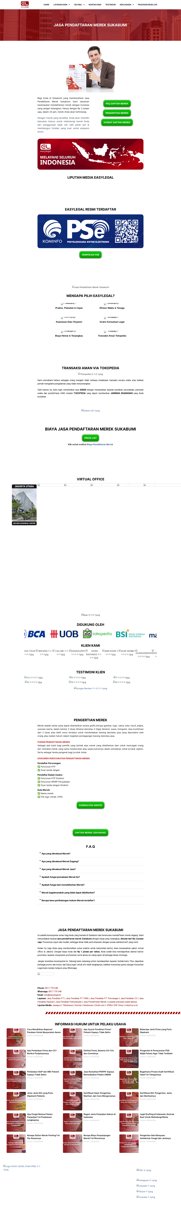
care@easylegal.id (52, 995)
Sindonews (88, 1005)
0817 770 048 (51, 988)
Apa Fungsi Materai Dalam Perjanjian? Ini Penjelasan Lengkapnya (39, 1117)
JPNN (109, 1005)
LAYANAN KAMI (60, 4)
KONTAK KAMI (95, 4)
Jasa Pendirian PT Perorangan (104, 998)
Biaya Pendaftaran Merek (100, 444)
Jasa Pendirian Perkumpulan (69, 1002)
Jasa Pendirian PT (55, 998)
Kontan (78, 1005)
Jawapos (56, 1005)
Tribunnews (68, 1005)
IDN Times (118, 1005)
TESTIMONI (110, 4)
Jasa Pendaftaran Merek (94, 1002)
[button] (90, 854)
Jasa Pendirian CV (128, 998)
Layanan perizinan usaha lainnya (122, 1002)
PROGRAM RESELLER (147, 4)
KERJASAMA (125, 4)
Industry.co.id (131, 1005)
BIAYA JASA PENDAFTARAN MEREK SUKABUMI (90, 429)
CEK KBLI (78, 4)
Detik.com (100, 1005)
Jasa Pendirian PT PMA (77, 998)
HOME (46, 4)
